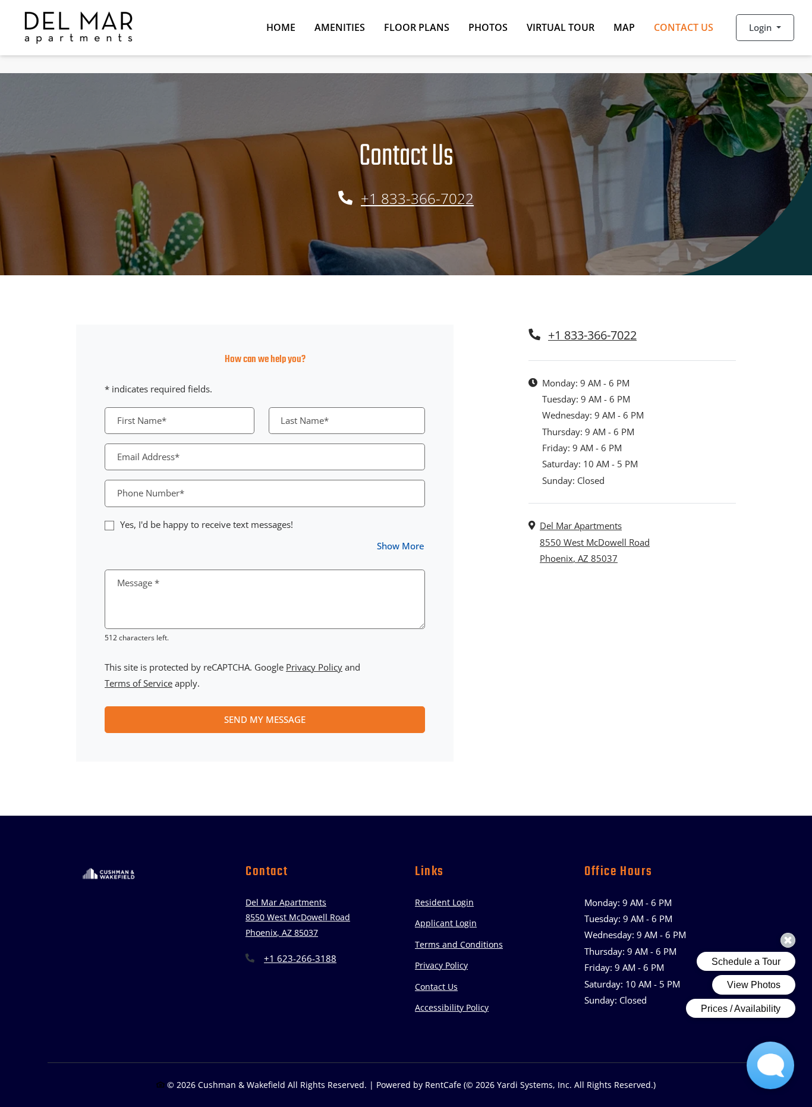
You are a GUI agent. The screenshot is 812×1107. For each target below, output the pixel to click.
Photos (488, 27)
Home (280, 27)
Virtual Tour (565, 27)
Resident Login (444, 902)
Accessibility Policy (452, 1007)
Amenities (339, 27)
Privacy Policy (314, 667)
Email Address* (148, 457)
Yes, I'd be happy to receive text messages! (206, 524)
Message (138, 583)
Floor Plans (416, 27)
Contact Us (683, 27)
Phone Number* (150, 493)
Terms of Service (138, 683)
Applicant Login (446, 923)
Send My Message (265, 719)
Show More (401, 545)
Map (624, 27)
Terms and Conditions (459, 944)
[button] (765, 27)
